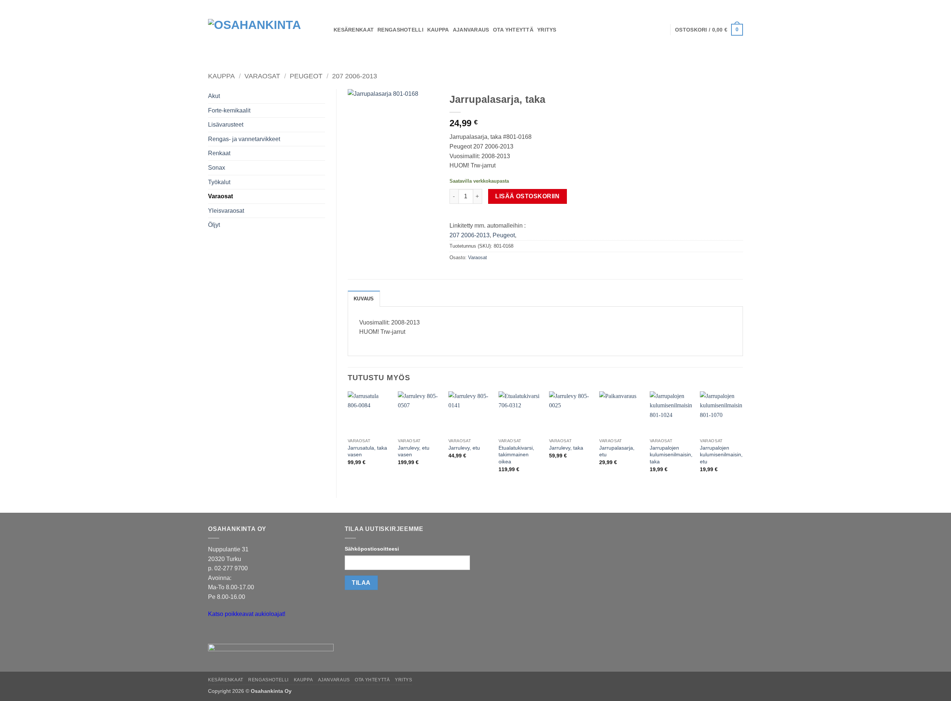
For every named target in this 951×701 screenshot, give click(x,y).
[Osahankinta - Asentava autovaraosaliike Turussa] (265, 29)
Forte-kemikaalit (229, 110)
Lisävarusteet (225, 124)
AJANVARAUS (471, 30)
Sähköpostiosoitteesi (372, 549)
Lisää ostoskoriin (527, 196)
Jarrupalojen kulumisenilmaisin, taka (671, 454)
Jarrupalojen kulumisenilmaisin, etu (721, 454)
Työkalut (219, 182)
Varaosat (262, 76)
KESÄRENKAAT (354, 30)
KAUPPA (438, 30)
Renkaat (219, 153)
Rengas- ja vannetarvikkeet (244, 139)
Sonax (216, 167)
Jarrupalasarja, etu (616, 451)
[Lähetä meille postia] (215, 633)
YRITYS (546, 30)
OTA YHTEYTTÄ (513, 30)
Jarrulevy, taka (566, 448)
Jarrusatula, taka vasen (367, 451)
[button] (709, 30)
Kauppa (221, 76)
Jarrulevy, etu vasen (413, 451)
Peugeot (306, 76)
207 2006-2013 (354, 76)
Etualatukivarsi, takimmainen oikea (516, 454)
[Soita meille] (228, 633)
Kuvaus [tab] (364, 298)
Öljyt (214, 225)
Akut (214, 96)
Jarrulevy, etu (464, 448)
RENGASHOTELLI (400, 30)
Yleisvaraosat (226, 211)
